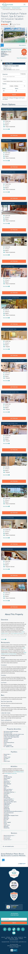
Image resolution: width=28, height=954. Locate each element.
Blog (12, 937)
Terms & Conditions (14, 939)
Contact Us (20, 937)
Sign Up (14, 922)
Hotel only (23, 73)
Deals (25, 937)
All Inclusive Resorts (16, 7)
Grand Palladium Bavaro (18, 771)
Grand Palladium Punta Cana (10, 773)
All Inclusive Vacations (5, 7)
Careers (15, 937)
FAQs (6, 938)
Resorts (16, 938)
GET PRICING (14, 135)
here (17, 97)
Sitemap (21, 938)
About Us (3, 937)
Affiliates (8, 937)
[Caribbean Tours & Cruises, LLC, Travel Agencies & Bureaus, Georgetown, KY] (14, 950)
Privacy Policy (11, 938)
